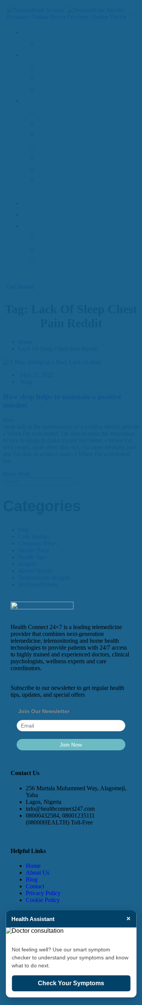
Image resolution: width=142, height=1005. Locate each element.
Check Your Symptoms (71, 983)
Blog (31, 879)
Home (33, 865)
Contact (35, 886)
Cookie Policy (43, 900)
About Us (37, 872)
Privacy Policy (43, 893)
